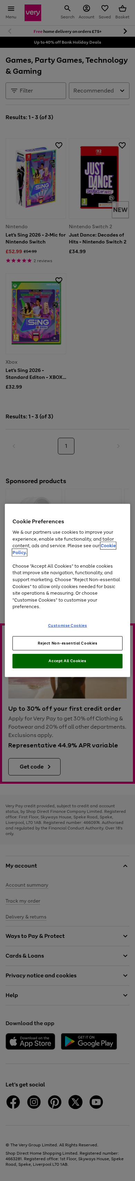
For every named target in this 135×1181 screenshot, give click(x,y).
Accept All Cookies (67, 661)
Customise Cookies (67, 625)
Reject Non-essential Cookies (68, 643)
